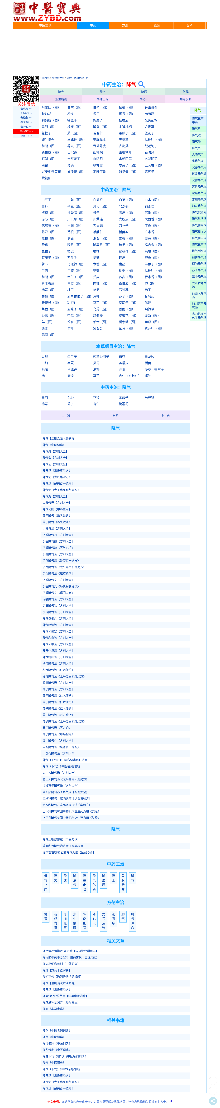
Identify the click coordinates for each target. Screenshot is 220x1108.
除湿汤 (199, 219)
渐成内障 (55, 921)
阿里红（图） (51, 107)
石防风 (149, 152)
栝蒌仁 (98, 232)
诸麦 (45, 328)
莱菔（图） (153, 251)
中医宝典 (45, 25)
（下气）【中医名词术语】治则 (65, 760)
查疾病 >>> (26, 108)
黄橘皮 (124, 363)
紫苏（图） (127, 328)
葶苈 (96, 376)
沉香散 (199, 174)
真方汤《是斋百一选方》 (61, 747)
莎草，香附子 (154, 369)
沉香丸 (199, 186)
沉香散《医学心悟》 (58, 547)
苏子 (70, 404)
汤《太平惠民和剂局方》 (61, 490)
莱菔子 (124, 397)
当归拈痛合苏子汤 (199, 316)
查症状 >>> (26, 113)
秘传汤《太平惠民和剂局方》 (64, 676)
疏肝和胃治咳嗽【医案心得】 (64, 846)
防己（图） (50, 232)
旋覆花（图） (77, 172)
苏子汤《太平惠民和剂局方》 (64, 721)
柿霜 (96, 290)
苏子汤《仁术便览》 (58, 695)
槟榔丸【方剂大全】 (58, 618)
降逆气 (74, 880)
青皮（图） (75, 283)
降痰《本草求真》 (54, 1009)
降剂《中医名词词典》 (57, 1030)
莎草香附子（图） (79, 296)
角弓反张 (185, 99)
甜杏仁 (72, 303)
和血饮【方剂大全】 (58, 638)
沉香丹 (199, 167)
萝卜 (45, 264)
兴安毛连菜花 (51, 172)
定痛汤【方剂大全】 (58, 599)
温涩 (148, 303)
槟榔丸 (199, 212)
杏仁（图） (75, 315)
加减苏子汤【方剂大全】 (61, 785)
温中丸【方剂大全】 (58, 740)
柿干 (70, 290)
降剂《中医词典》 (54, 1037)
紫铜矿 (46, 178)
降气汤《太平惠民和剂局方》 (61, 1082)
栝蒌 (148, 363)
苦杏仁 (98, 133)
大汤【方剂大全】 (57, 502)
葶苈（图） (101, 303)
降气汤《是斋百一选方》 (58, 1088)
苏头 (70, 165)
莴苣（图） (50, 309)
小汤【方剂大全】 (57, 528)
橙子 (96, 114)
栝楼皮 (124, 120)
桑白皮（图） (51, 152)
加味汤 (199, 206)
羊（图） (48, 322)
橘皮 (70, 251)
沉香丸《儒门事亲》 (58, 593)
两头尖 (72, 258)
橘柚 (96, 251)
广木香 (149, 232)
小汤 (198, 161)
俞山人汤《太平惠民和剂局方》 (66, 779)
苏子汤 (199, 270)
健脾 (186, 92)
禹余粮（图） (128, 322)
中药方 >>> (26, 136)
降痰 (45, 245)
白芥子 (46, 200)
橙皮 (70, 114)
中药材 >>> (26, 131)
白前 (45, 363)
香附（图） (127, 309)
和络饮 (199, 225)
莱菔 (45, 369)
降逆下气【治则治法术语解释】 (63, 976)
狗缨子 (98, 120)
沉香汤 (199, 180)
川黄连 (98, 219)
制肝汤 (199, 251)
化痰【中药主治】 (57, 509)
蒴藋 (45, 165)
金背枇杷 (125, 127)
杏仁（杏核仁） (130, 376)
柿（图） (151, 283)
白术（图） (153, 200)
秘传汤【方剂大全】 (58, 663)
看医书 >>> (26, 122)
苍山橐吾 (151, 107)
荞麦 (122, 369)
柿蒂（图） (50, 290)
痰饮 (70, 376)
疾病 (157, 25)
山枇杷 (98, 152)
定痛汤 (199, 193)
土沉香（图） (154, 165)
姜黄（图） (153, 238)
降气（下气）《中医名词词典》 (62, 1069)
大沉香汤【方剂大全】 (60, 753)
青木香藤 (48, 283)
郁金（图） (101, 322)
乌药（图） (101, 309)
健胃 (45, 917)
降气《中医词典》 (54, 1062)
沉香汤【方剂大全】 (58, 554)
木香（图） (101, 264)
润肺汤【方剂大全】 (58, 683)
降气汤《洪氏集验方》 (57, 989)
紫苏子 (149, 172)
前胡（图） (50, 146)
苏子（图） (127, 296)
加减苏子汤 (199, 305)
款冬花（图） (128, 251)
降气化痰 (94, 882)
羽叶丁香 (99, 172)
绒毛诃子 (151, 146)
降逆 (102, 92)
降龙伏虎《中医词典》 (57, 1050)
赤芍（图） (50, 219)
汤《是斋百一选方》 (58, 483)
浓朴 (96, 369)
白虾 (45, 206)
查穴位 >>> (26, 126)
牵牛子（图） (77, 277)
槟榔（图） (127, 107)
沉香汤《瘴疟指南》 (58, 573)
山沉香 (72, 152)
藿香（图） (127, 238)
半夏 (70, 363)
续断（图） (153, 315)
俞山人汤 (199, 295)
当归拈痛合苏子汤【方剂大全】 (66, 792)
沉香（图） (127, 114)
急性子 (46, 133)
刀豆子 (124, 225)
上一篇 (66, 415)
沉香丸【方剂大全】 (58, 580)
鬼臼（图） (50, 127)
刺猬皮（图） (51, 120)
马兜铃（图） (77, 139)
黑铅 (70, 238)
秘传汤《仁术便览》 (58, 670)
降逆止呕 (102, 99)
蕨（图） (73, 133)
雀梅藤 (124, 146)
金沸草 (149, 127)
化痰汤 (199, 244)
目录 (116, 415)
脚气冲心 (132, 921)
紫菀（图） (50, 335)
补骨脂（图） (77, 213)
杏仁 (96, 404)
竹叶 (70, 328)
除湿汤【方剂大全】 (58, 625)
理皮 (122, 258)
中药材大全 (58, 78)
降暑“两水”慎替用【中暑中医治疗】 (66, 996)
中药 (93, 25)
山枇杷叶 (125, 152)
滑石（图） (101, 238)
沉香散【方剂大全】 (58, 541)
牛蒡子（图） (154, 264)
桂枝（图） (75, 127)
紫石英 (98, 328)
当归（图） (75, 225)
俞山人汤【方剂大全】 (60, 773)
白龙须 (149, 356)
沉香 (70, 397)
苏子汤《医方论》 (57, 728)
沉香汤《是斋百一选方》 (61, 560)
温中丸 (199, 276)
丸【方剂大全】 (56, 496)
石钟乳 (124, 290)
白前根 (98, 200)
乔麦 (96, 277)
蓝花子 (149, 133)
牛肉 (45, 270)
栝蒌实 (124, 232)
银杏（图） (75, 322)
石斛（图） (50, 159)
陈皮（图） (127, 213)
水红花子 (73, 159)
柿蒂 (45, 404)
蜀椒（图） (50, 296)
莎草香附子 (101, 356)
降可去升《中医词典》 (57, 1043)
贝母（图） (101, 206)
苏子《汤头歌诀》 (57, 515)
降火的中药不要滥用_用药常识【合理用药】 (71, 957)
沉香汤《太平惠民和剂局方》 (64, 567)
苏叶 (96, 296)
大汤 (198, 154)
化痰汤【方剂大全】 (58, 650)
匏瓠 (96, 270)
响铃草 (149, 309)
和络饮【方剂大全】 (58, 631)
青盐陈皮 (99, 146)
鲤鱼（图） (153, 258)
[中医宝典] (47, 20)
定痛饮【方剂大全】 (58, 605)
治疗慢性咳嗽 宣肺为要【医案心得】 (69, 852)
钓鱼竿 (72, 120)
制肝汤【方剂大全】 (58, 657)
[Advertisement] (110, 53)
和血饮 (199, 231)
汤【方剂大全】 (56, 464)
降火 (61, 92)
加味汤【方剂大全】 (58, 612)
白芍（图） (101, 107)
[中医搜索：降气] (140, 84)
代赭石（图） (51, 225)
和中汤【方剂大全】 (58, 644)
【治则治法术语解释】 (60, 438)
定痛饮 (199, 199)
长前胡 (46, 114)
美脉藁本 (99, 139)
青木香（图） (154, 277)
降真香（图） (102, 245)
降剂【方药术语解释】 (57, 970)
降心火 (144, 99)
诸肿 (148, 376)
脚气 (132, 878)
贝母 (45, 356)
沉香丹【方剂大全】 (58, 535)
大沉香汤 (199, 285)
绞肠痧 (113, 919)
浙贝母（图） (128, 172)
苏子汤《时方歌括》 (58, 715)
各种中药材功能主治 (78, 78)
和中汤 (199, 238)
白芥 (122, 356)
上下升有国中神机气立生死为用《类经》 (71, 811)
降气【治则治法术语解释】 (60, 983)
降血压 (103, 880)
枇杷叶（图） (154, 139)
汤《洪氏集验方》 (57, 470)
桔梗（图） (127, 245)
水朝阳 (98, 159)
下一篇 (165, 415)
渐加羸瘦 (65, 921)
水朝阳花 (151, 159)
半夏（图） (75, 206)
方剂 (125, 25)
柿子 (148, 290)
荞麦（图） (75, 146)
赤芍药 (149, 114)
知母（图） (153, 322)
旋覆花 (124, 404)
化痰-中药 (198, 120)
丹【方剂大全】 (56, 451)
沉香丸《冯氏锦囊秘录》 (61, 586)
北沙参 (124, 206)
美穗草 (124, 139)
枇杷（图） (127, 270)
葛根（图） (75, 232)
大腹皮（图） (128, 219)
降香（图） (101, 127)
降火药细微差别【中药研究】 (61, 964)
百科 (189, 25)
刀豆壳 (98, 225)
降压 (144, 92)
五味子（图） (77, 309)
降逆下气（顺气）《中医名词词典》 (65, 1056)
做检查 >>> (26, 117)
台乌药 (149, 296)
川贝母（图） (77, 219)
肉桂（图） (101, 283)
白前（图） (75, 107)
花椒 (96, 397)
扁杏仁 (149, 206)
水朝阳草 (125, 159)
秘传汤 (199, 257)
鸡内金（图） (154, 245)
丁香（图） (153, 225)
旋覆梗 (98, 315)
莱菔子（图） (128, 133)
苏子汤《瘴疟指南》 (58, 734)
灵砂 (96, 258)
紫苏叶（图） (154, 328)
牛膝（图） (75, 270)
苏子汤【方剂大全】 (58, 689)
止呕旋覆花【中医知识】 (61, 839)
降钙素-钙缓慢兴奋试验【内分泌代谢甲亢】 (71, 951)
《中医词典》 (54, 445)
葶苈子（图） (128, 165)
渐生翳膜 (61, 99)
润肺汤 (199, 264)
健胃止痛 (45, 882)
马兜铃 (72, 369)
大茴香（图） (154, 219)
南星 (122, 264)
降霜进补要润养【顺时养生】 (61, 1002)
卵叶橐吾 (48, 139)
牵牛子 (72, 356)
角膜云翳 (123, 882)
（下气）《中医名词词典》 (62, 766)
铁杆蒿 (98, 165)
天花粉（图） (51, 303)
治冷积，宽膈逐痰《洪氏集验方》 (67, 798)
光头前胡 (151, 120)
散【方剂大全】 (56, 457)
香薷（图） (50, 315)
